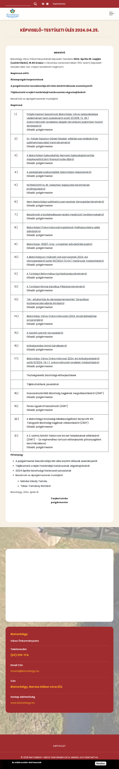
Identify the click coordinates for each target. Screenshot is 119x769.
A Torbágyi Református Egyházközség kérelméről (57, 273)
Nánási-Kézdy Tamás (33, 481)
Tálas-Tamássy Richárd (35, 486)
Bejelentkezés (59, 3)
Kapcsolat (59, 745)
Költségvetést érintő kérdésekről (47, 345)
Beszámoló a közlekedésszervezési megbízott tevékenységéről (65, 214)
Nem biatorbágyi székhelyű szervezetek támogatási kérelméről (65, 201)
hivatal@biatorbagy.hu (25, 671)
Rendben (100, 763)
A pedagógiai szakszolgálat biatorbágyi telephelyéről (59, 172)
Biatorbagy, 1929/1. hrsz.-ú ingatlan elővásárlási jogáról (59, 244)
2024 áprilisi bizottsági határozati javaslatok (43, 470)
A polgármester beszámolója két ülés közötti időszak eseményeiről (56, 461)
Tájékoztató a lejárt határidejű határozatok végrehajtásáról (52, 466)
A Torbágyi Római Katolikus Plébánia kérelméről (56, 286)
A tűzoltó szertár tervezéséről (45, 333)
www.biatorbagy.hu (23, 702)
